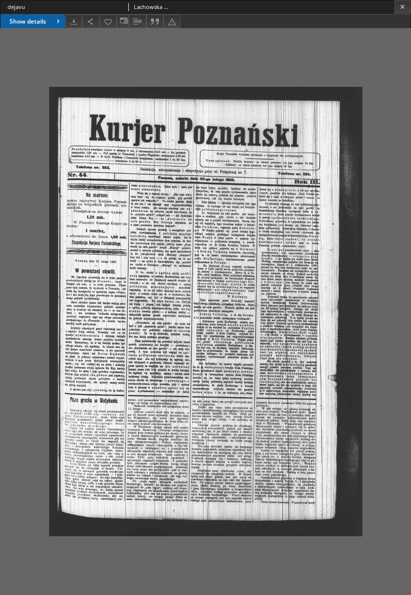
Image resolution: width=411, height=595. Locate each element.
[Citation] (154, 21)
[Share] (90, 21)
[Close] (402, 7)
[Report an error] (171, 21)
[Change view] (123, 21)
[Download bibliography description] (137, 22)
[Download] (73, 21)
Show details (28, 21)
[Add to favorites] (108, 21)
